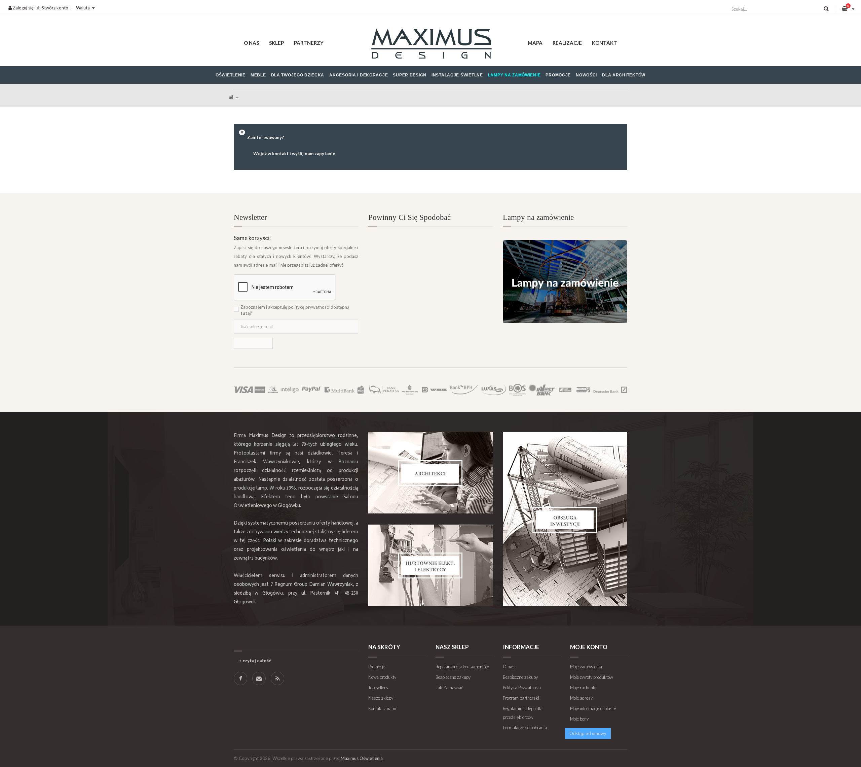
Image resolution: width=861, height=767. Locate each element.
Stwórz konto (55, 7)
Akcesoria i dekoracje (358, 75)
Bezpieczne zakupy (453, 677)
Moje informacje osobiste (593, 708)
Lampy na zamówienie (514, 75)
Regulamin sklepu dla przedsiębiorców (522, 713)
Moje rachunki (583, 687)
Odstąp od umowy (587, 733)
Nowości (586, 75)
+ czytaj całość (255, 660)
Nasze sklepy (380, 698)
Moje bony (579, 719)
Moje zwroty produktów (591, 677)
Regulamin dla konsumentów (462, 666)
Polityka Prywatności (522, 687)
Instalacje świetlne (457, 75)
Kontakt (604, 43)
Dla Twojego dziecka (298, 75)
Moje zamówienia (586, 666)
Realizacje (567, 43)
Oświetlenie (231, 75)
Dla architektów (623, 75)
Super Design (409, 75)
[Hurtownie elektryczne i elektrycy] (430, 565)
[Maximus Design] (430, 44)
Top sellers (378, 687)
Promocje (558, 75)
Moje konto (588, 647)
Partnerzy (309, 43)
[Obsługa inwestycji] (565, 519)
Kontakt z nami (382, 708)
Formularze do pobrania (525, 727)
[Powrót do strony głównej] (231, 97)
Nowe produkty (382, 677)
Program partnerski (521, 698)
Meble (258, 75)
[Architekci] (430, 472)
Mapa (535, 43)
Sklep (276, 43)
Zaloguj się (23, 7)
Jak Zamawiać (449, 687)
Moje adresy (581, 698)
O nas (251, 43)
